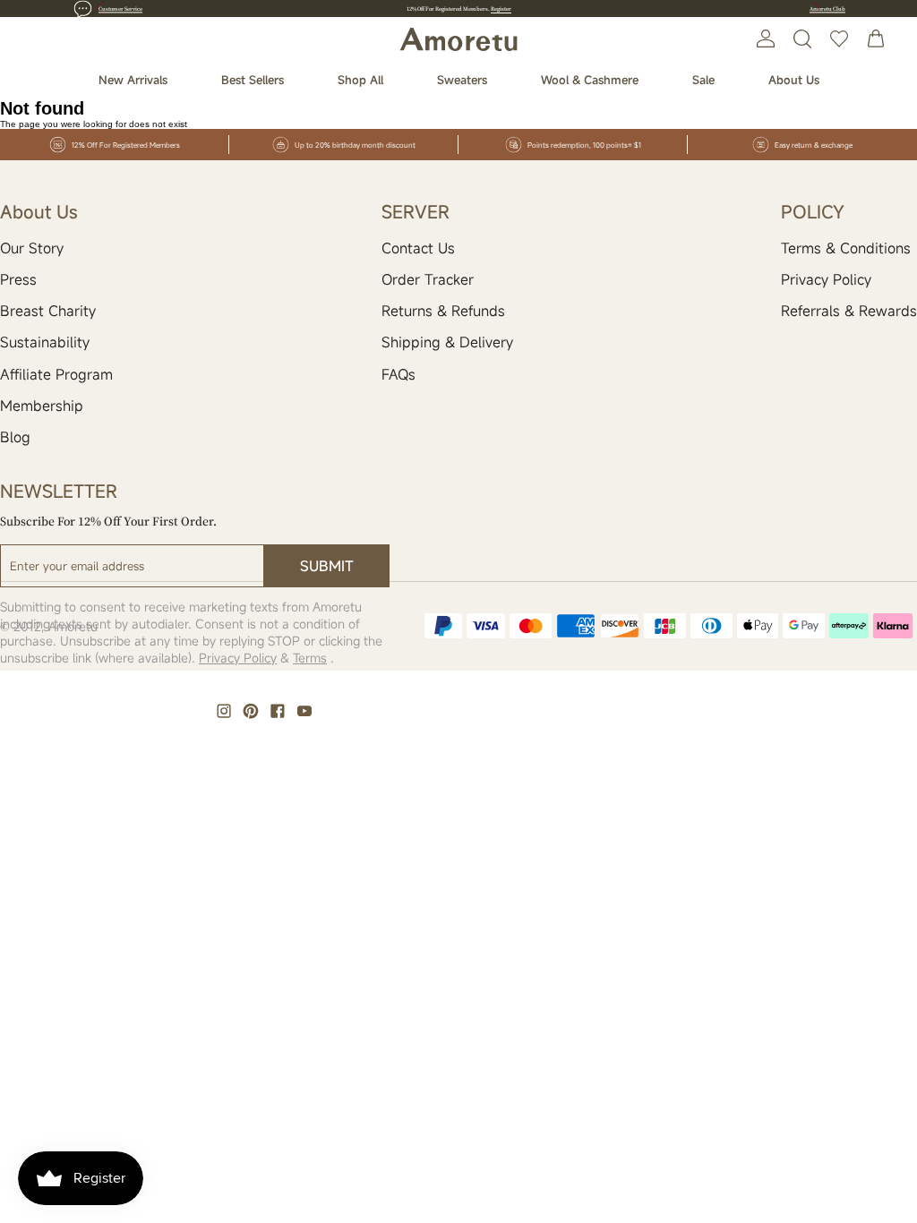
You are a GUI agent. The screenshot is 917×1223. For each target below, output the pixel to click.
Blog (15, 437)
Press (18, 279)
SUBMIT (327, 566)
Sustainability (45, 342)
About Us (793, 80)
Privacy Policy (826, 279)
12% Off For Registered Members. (459, 8)
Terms (310, 657)
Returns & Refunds (443, 311)
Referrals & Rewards (849, 311)
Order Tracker (427, 279)
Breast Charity (48, 311)
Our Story (32, 248)
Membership (41, 405)
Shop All (360, 80)
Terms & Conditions (846, 248)
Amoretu (73, 626)
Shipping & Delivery (447, 342)
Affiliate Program (56, 374)
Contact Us (418, 248)
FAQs (398, 374)
